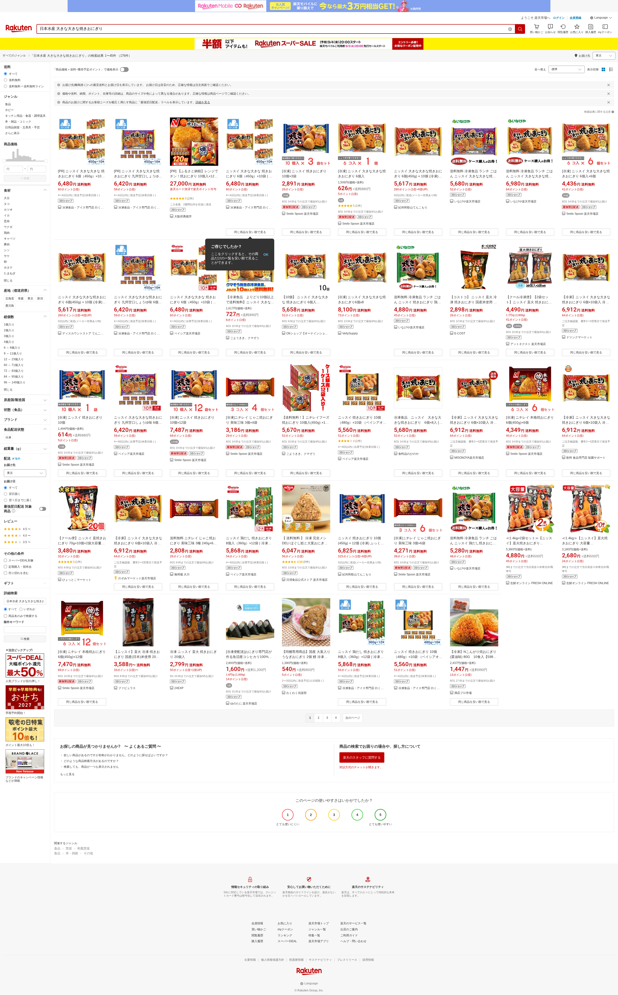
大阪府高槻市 (183, 216)
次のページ (352, 717)
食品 (57, 848)
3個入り (9, 336)
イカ (7, 215)
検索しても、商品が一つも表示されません (91, 766)
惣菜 (69, 848)
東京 (30, 298)
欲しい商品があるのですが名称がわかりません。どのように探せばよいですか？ (116, 755)
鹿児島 (9, 305)
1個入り (9, 324)
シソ (7, 250)
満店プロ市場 (463, 693)
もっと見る (67, 774)
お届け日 (9, 481)
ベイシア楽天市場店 (187, 333)
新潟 (40, 298)
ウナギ (8, 227)
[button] (601, 18)
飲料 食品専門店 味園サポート (585, 457)
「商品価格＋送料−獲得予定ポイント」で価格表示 (85, 69)
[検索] (520, 29)
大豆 (7, 198)
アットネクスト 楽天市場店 (528, 344)
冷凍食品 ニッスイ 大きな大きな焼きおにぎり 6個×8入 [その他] (418, 422)
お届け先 (9, 465)
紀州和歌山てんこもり (412, 207)
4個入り (9, 342)
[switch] (42, 509)
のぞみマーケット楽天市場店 (137, 578)
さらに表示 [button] (12, 133)
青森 (21, 298)
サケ (7, 256)
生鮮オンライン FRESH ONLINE (531, 583)
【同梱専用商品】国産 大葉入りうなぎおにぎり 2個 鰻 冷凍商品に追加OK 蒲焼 (306, 657)
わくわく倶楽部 (296, 693)
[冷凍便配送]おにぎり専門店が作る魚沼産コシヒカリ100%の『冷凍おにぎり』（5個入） (249, 657)
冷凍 (8, 437)
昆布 (7, 221)
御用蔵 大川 (182, 574)
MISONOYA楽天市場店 (469, 457)
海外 (18, 458)
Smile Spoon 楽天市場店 (302, 213)
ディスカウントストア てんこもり (84, 333)
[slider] (4, 161)
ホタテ (8, 267)
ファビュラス (127, 688)
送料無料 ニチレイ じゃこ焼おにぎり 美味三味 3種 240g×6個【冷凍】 (193, 543)
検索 (26, 178)
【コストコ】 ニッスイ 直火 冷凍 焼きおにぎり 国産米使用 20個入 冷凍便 (473, 302)
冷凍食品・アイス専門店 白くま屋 (84, 207)
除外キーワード (14, 622)
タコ (7, 204)
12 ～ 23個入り (14, 359)
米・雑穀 (72, 853)
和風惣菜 (83, 848)
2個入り (9, 330)
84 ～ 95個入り (14, 376)
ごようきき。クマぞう (244, 338)
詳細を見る (203, 102)
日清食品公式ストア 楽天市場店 (307, 579)
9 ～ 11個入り (13, 353)
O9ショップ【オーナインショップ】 (308, 333)
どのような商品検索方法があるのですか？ (91, 761)
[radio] (5, 73)
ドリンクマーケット (579, 337)
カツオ (8, 209)
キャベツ (9, 238)
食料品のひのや (408, 454)
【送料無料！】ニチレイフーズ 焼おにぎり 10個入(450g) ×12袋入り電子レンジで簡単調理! (305, 422)
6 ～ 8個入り (12, 347)
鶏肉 (7, 233)
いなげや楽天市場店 (467, 201)
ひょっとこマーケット (76, 579)
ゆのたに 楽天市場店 (243, 703)
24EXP (178, 688)
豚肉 (7, 244)
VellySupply (350, 333)
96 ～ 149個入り (14, 382)
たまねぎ (9, 273)
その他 (88, 853)
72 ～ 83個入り (14, 371)
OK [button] (265, 254)
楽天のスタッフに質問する (362, 757)
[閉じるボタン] (608, 85)
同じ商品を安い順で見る (250, 232)
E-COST (459, 333)
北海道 (9, 298)
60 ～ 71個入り (14, 365)
